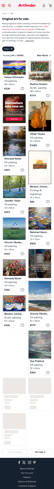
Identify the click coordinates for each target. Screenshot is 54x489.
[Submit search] (9, 5)
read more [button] (29, 41)
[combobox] (44, 55)
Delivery (27, 465)
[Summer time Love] (14, 347)
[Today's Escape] (40, 304)
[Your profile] (44, 5)
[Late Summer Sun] (40, 177)
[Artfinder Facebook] (19, 450)
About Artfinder (27, 456)
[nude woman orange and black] (40, 124)
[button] (44, 55)
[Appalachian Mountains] (14, 76)
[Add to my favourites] (22, 88)
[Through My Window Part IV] (14, 237)
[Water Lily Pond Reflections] (40, 226)
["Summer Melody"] (14, 275)
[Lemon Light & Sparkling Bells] (14, 195)
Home (4, 13)
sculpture (18, 29)
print (12, 29)
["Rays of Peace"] (14, 149)
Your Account (27, 461)
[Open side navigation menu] (3, 5)
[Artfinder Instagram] (29, 450)
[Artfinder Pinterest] (34, 450)
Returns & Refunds (27, 469)
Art (12, 13)
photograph (30, 29)
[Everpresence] (40, 353)
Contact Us (27, 478)
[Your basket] (50, 5)
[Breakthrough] (40, 79)
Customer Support (27, 474)
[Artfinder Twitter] (24, 450)
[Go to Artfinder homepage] (27, 5)
